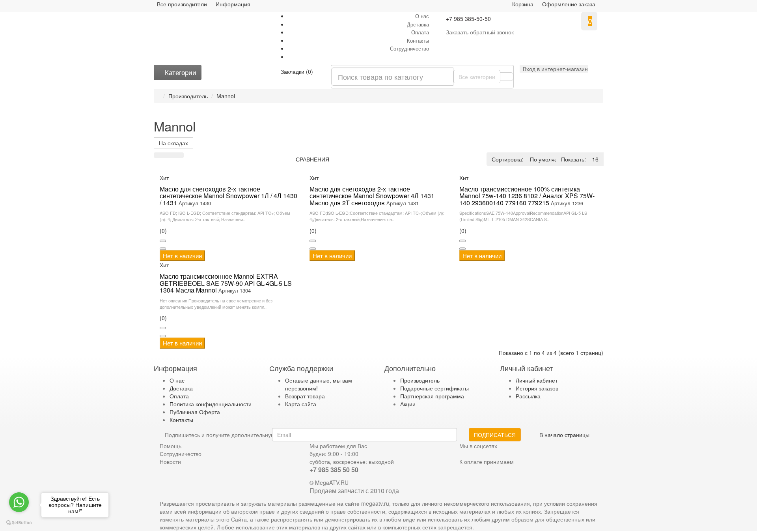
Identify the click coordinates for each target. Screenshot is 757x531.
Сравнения (312, 159)
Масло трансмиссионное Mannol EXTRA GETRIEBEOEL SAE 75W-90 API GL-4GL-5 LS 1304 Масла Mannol (226, 283)
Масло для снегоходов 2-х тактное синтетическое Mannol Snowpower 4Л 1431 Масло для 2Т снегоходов (372, 195)
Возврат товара (305, 396)
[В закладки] (163, 241)
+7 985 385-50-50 (468, 19)
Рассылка (528, 396)
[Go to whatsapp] (19, 502)
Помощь (170, 446)
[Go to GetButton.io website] (19, 522)
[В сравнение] (163, 249)
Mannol (225, 96)
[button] (554, 69)
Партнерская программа (432, 396)
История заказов (537, 388)
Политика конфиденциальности (211, 404)
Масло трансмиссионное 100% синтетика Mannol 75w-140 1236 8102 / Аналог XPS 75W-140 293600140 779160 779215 (527, 195)
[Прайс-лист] (178, 155)
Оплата (420, 32)
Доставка (418, 24)
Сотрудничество (409, 48)
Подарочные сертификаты (434, 388)
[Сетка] (169, 155)
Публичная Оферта (195, 412)
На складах (173, 143)
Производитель (188, 96)
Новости (170, 461)
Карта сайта (300, 404)
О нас (422, 16)
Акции (408, 404)
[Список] (159, 155)
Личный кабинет (536, 380)
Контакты (418, 40)
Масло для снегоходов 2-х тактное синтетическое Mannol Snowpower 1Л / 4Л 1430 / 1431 (228, 195)
